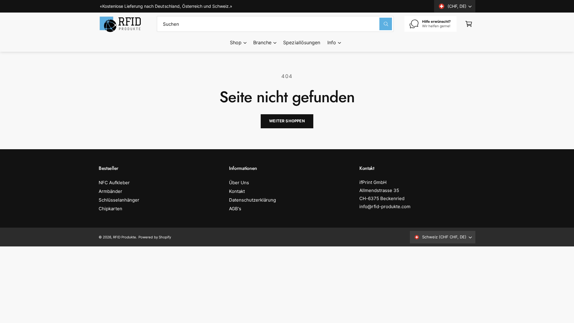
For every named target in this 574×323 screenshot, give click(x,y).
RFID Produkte (124, 237)
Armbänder (110, 191)
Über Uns (239, 182)
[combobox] (275, 24)
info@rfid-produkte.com (384, 206)
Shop (236, 42)
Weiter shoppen (287, 120)
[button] (238, 42)
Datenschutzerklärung (252, 200)
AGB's (235, 208)
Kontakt (237, 191)
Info (331, 42)
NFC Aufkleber (114, 182)
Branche (262, 42)
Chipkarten (110, 208)
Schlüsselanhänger (119, 200)
